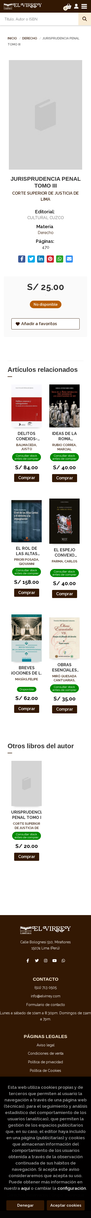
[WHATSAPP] (63, 960)
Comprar (26, 477)
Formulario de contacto (45, 1005)
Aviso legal (46, 1045)
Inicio (12, 38)
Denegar (25, 1205)
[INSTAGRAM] (45, 960)
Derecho (30, 38)
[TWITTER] (36, 960)
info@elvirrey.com (45, 996)
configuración (71, 1188)
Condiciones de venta (45, 1053)
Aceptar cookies (65, 1205)
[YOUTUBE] (54, 960)
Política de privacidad (45, 1062)
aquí (25, 1188)
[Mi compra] (69, 6)
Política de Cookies (45, 1071)
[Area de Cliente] (76, 6)
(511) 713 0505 (45, 988)
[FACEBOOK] (28, 960)
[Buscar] (84, 19)
